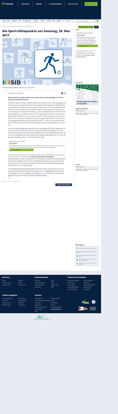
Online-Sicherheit (88, 280)
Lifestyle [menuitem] (35, 21)
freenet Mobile (22, 300)
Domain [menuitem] (59, 21)
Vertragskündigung (56, 307)
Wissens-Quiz (54, 284)
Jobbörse (20, 280)
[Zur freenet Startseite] (7, 3)
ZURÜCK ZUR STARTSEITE (64, 184)
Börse (4, 280)
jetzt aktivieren (15, 150)
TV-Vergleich (87, 289)
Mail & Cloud (73, 4)
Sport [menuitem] (8, 21)
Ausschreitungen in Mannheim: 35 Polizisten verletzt (87, 256)
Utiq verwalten (39, 309)
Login (96, 27)
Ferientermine (6, 284)
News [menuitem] (4, 21)
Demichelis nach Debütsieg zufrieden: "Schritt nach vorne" (87, 263)
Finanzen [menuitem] (14, 21)
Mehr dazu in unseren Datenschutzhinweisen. (42, 156)
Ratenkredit (87, 282)
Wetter (20, 282)
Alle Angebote (92, 4)
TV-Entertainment (55, 4)
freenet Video (22, 298)
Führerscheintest (39, 284)
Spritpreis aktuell (7, 282)
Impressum (38, 302)
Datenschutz (38, 305)
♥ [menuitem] (63, 21)
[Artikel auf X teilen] (65, 93)
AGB (36, 311)
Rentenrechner (88, 287)
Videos (53, 282)
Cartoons (37, 280)
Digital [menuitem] (43, 21)
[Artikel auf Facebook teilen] (62, 93)
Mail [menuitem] (54, 21)
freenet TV (5, 300)
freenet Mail (71, 284)
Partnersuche (22, 284)
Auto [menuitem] (19, 21)
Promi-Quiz (38, 287)
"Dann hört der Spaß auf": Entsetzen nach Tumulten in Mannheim (87, 260)
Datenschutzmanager (41, 307)
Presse (53, 300)
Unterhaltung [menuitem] (27, 21)
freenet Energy (6, 305)
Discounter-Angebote (73, 280)
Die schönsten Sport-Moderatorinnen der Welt (87, 248)
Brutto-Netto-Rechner (89, 284)
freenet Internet (6, 302)
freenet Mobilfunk (7, 298)
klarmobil (21, 302)
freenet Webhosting (73, 287)
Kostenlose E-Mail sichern (86, 27)
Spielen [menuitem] (49, 21)
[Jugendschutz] (42, 317)
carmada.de (21, 305)
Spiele (52, 280)
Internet (39, 4)
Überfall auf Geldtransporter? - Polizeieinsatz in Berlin (88, 252)
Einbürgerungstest (40, 282)
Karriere (53, 305)
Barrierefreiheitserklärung (42, 300)
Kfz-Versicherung (72, 289)
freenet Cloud (71, 282)
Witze (52, 287)
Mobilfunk (25, 4)
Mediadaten (54, 302)
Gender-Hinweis (55, 298)
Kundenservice (39, 298)
